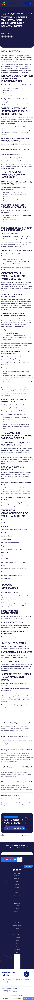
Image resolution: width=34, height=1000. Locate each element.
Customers (17, 875)
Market (17, 887)
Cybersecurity (17, 949)
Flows (17, 881)
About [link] (17, 908)
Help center (17, 937)
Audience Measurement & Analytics (10, 991)
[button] (28, 3)
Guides (12, 11)
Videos (17, 928)
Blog (17, 919)
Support (17, 940)
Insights (17, 922)
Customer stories (17, 925)
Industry (17, 884)
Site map (17, 952)
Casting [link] (17, 905)
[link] (14, 870)
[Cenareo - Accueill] (9, 3)
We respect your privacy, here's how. (9, 985)
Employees (17, 878)
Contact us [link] (17, 911)
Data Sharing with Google (8, 990)
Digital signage (17, 895)
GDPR (17, 946)
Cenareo (5, 11)
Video (17, 898)
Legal (17, 943)
